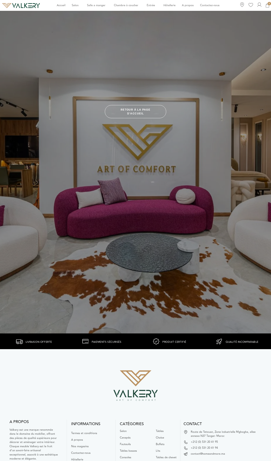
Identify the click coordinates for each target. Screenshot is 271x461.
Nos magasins (80, 446)
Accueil (61, 5)
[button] (76, 5)
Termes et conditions (84, 433)
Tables (160, 431)
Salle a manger (96, 5)
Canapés (125, 438)
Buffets (160, 444)
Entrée (151, 5)
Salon (75, 5)
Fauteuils (125, 444)
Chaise (160, 438)
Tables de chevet (166, 457)
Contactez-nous (210, 5)
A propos (188, 5)
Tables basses (128, 451)
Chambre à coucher (126, 5)
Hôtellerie (169, 5)
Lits (158, 451)
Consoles (125, 457)
